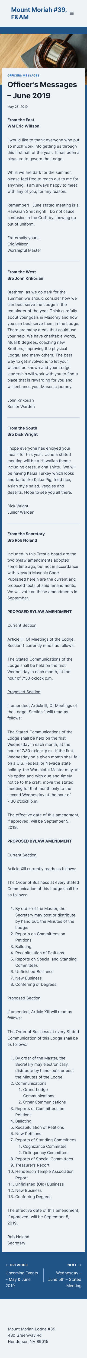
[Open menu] (71, 13)
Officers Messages (23, 75)
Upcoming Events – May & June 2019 (22, 1275)
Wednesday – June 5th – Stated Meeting (64, 1275)
